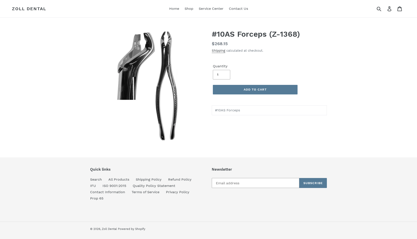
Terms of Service (145, 192)
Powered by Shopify (131, 229)
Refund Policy (180, 179)
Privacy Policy (177, 192)
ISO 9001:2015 (114, 186)
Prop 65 (96, 198)
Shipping (218, 51)
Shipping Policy (149, 179)
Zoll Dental (29, 8)
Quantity (220, 66)
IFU (93, 186)
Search (96, 179)
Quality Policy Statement (154, 186)
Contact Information (107, 192)
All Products (118, 179)
